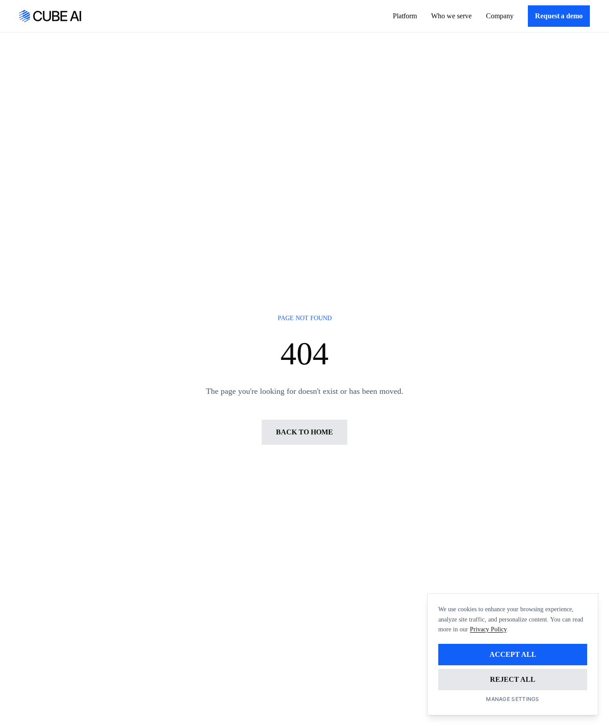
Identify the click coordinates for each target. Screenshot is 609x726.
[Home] (50, 16)
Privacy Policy (488, 629)
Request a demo (559, 16)
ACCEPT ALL (513, 654)
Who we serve (451, 16)
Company (500, 16)
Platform (405, 16)
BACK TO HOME (304, 432)
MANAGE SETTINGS (512, 699)
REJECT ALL (512, 679)
